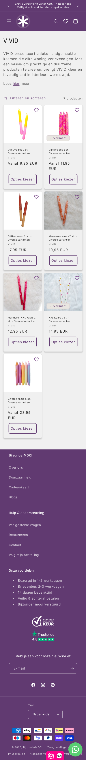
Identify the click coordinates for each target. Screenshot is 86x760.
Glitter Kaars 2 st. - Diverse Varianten (20, 238)
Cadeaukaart (19, 487)
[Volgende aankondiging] (78, 6)
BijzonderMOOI (32, 747)
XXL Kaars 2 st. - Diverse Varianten (59, 319)
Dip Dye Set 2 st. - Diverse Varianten (19, 151)
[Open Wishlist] (66, 21)
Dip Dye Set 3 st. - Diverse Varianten (60, 151)
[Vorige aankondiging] (8, 6)
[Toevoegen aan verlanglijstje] (36, 110)
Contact (15, 545)
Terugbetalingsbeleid (61, 747)
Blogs (13, 497)
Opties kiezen (23, 179)
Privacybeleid (17, 753)
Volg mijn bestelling (24, 555)
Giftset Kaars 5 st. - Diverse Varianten (20, 400)
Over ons (16, 467)
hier (16, 83)
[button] (9, 21)
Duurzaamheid (20, 477)
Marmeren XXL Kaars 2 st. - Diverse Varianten (22, 319)
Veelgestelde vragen (25, 525)
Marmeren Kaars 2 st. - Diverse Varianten (63, 238)
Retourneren (18, 535)
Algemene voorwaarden (45, 753)
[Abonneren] (72, 668)
